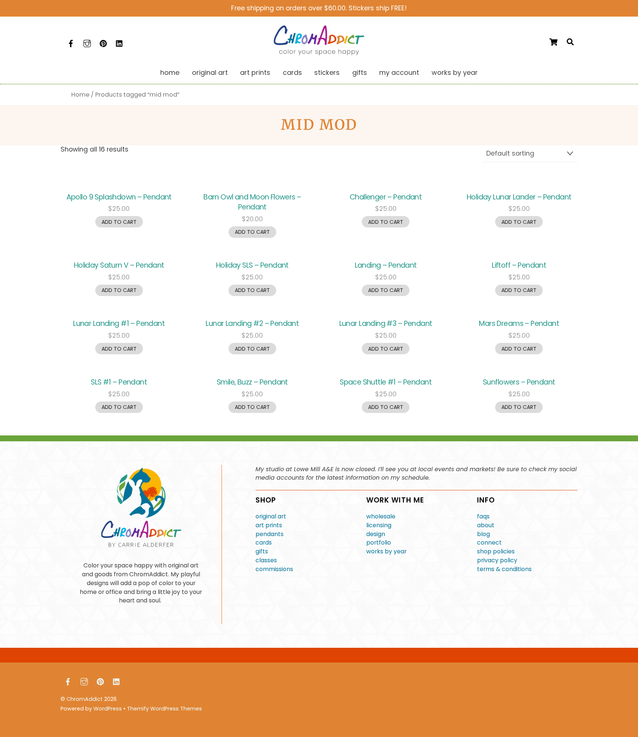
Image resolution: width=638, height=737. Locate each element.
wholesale (380, 516)
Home (169, 72)
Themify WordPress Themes (164, 708)
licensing (378, 525)
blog (483, 534)
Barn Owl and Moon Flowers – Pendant (252, 202)
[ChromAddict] (319, 52)
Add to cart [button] (119, 222)
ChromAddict (84, 699)
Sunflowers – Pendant (519, 382)
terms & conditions (504, 569)
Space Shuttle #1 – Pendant (386, 382)
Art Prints (255, 72)
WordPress (107, 708)
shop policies (496, 551)
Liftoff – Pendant (519, 265)
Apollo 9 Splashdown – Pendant (119, 197)
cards (263, 542)
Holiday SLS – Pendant (252, 265)
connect (489, 542)
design (375, 534)
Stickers (327, 72)
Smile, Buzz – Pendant (252, 382)
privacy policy (497, 560)
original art (270, 516)
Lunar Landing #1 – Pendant (119, 323)
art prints (268, 525)
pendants (269, 534)
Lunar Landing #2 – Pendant (252, 323)
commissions (274, 569)
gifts (261, 551)
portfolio (378, 542)
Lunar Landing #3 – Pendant (385, 323)
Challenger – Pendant (386, 197)
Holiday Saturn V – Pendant (119, 265)
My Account (399, 72)
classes (266, 560)
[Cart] (553, 42)
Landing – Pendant (386, 265)
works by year (386, 551)
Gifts (359, 72)
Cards (292, 72)
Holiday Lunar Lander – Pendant (519, 197)
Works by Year (455, 72)
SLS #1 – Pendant (119, 382)
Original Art (210, 72)
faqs (483, 516)
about (485, 525)
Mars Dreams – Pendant (519, 323)
